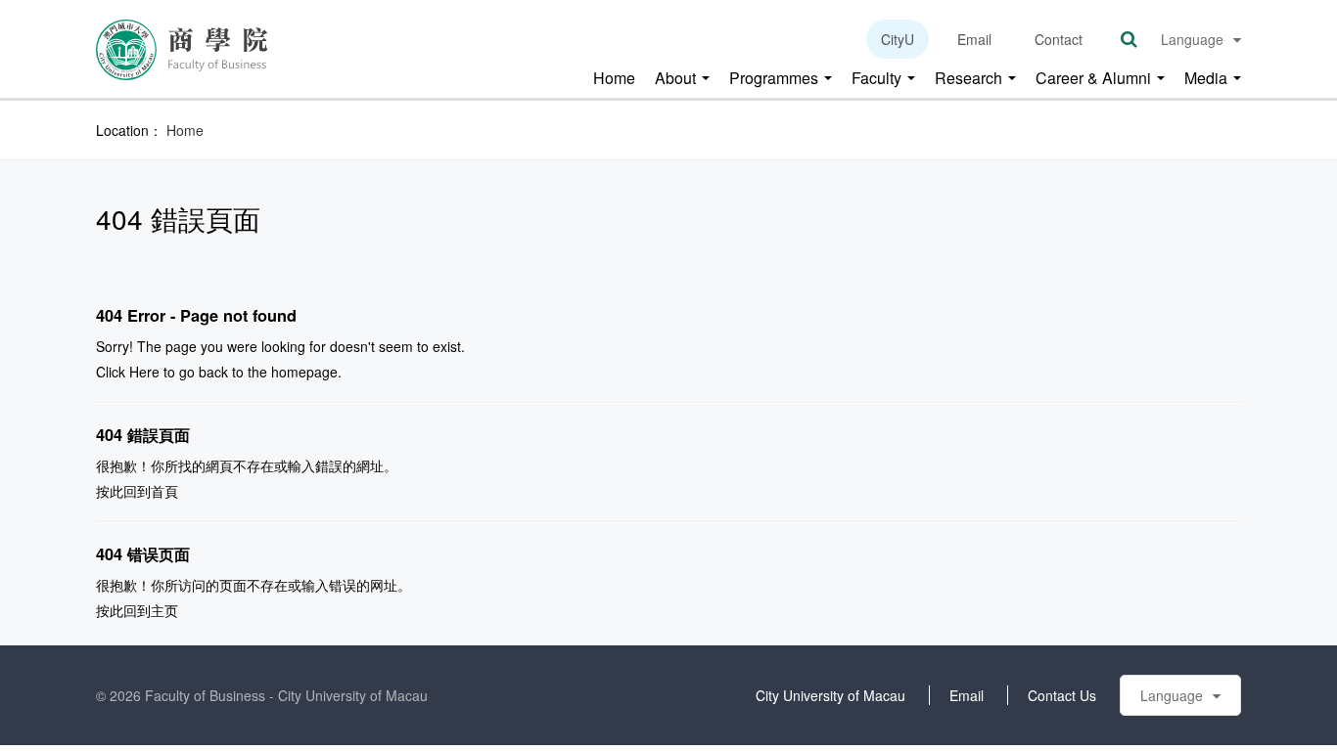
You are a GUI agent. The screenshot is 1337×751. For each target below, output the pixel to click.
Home (614, 78)
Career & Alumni (1095, 78)
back (213, 371)
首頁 (164, 491)
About (677, 78)
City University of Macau (830, 695)
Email (974, 39)
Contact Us (1062, 695)
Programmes (775, 78)
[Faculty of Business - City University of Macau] (181, 48)
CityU (897, 39)
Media (1207, 78)
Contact (1059, 39)
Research (970, 78)
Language (1192, 39)
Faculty (878, 78)
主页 (164, 610)
